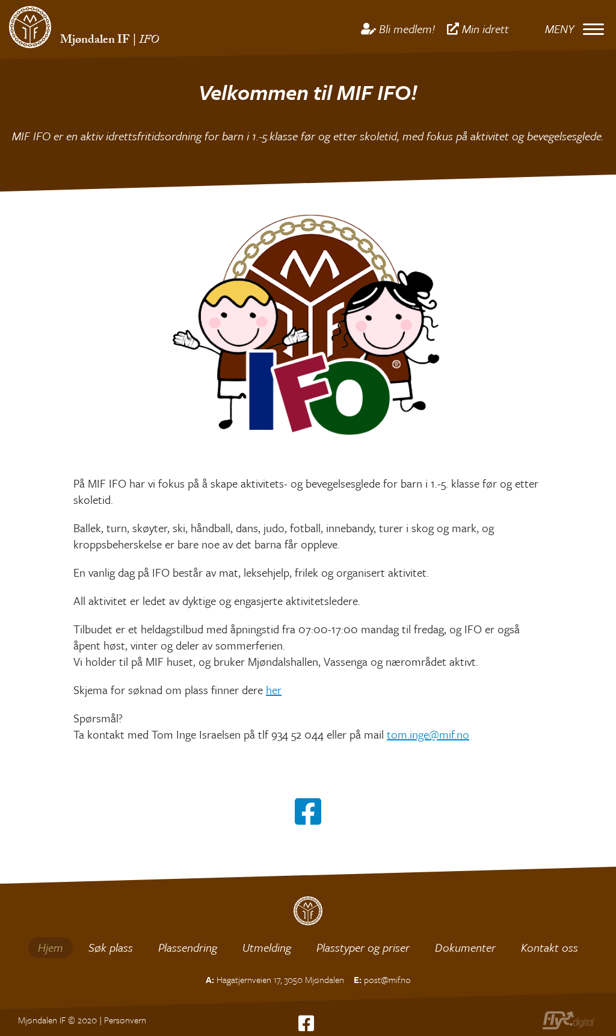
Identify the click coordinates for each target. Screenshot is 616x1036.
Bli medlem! (407, 28)
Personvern (125, 1019)
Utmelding (266, 947)
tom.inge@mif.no (428, 734)
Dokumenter (465, 947)
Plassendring (187, 947)
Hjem (50, 947)
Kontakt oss (549, 947)
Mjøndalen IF (95, 41)
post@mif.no (387, 979)
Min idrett (485, 28)
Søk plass (110, 947)
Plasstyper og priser (363, 947)
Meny (559, 28)
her (274, 689)
